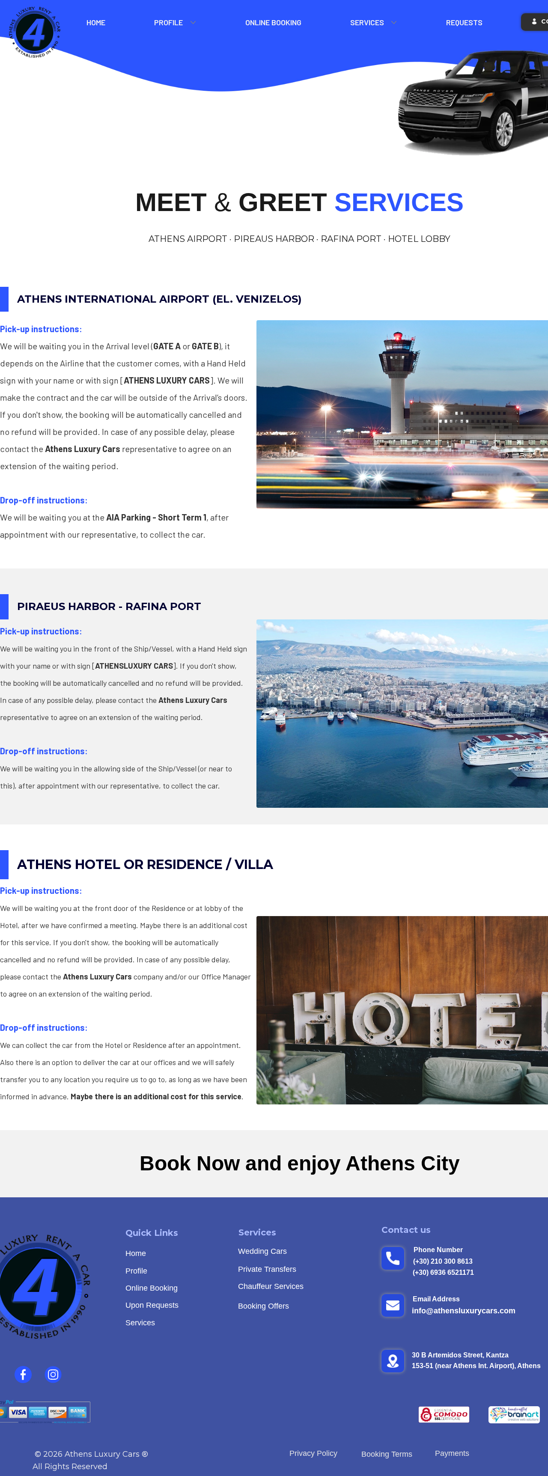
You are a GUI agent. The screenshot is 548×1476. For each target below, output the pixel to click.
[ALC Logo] (34, 32)
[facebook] (23, 1374)
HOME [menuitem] (95, 22)
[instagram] (53, 1374)
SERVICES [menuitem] (367, 22)
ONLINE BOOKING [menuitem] (273, 22)
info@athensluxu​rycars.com (463, 1310)
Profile (136, 1271)
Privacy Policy (313, 1453)
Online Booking (151, 1288)
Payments (452, 1453)
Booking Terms (387, 1454)
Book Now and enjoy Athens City (300, 1163)
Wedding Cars (262, 1251)
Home (135, 1253)
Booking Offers (263, 1306)
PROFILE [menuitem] (168, 22)
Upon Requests (152, 1305)
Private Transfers (267, 1269)
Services (140, 1322)
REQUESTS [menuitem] (464, 22)
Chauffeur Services (271, 1286)
